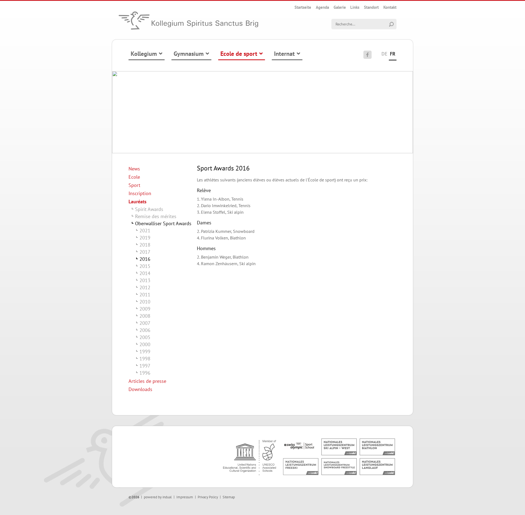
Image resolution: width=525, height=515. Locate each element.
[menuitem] (302, 7)
